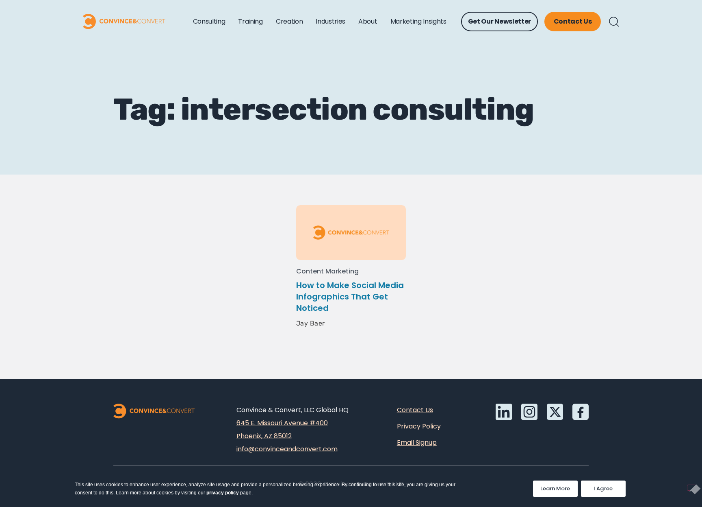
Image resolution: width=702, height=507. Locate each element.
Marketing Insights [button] (418, 21)
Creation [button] (289, 21)
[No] (691, 488)
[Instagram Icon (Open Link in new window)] (529, 412)
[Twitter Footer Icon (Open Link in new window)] (555, 412)
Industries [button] (330, 21)
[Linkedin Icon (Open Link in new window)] (504, 412)
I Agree (603, 488)
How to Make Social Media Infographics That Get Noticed (350, 297)
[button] (614, 22)
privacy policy (222, 493)
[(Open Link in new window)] (580, 412)
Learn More (559, 486)
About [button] (367, 21)
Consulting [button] (209, 21)
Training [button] (250, 21)
